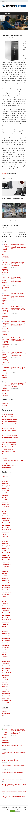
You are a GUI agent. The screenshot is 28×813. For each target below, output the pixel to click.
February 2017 (6, 661)
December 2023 (6, 522)
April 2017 (5, 656)
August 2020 (5, 566)
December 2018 (6, 612)
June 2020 (5, 571)
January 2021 (5, 555)
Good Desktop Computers (9, 442)
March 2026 (5, 483)
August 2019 (5, 594)
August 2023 (5, 532)
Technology (5, 458)
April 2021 (5, 550)
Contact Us (5, 711)
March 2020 (5, 578)
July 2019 (4, 596)
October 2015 (5, 698)
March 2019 (5, 606)
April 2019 (5, 603)
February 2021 (6, 552)
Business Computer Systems (9, 421)
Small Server (5, 456)
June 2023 (5, 536)
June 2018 (5, 624)
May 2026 (4, 479)
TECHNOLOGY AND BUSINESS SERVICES (13, 460)
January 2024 (5, 520)
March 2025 (5, 502)
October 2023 (5, 527)
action (7, 173)
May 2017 (4, 654)
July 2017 (4, 649)
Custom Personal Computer (9, 435)
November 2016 (6, 668)
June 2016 (5, 679)
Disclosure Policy (6, 713)
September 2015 (6, 700)
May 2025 (4, 497)
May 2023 (4, 539)
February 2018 (6, 633)
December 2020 (6, 557)
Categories (5, 403)
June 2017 (5, 652)
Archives (4, 405)
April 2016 (5, 684)
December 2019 (6, 585)
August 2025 (5, 490)
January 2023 (5, 548)
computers (12, 173)
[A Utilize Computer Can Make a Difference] (14, 189)
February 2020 (6, 580)
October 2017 (5, 642)
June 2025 (5, 495)
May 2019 (4, 601)
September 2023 (6, 529)
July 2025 (4, 492)
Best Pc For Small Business (9, 416)
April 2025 (5, 499)
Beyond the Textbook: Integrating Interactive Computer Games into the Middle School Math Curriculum (17, 280)
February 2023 (6, 546)
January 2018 (5, 636)
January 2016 (5, 691)
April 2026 (5, 481)
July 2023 (4, 534)
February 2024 (6, 518)
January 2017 (5, 663)
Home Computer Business (9, 444)
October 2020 (5, 562)
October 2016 (5, 670)
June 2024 (5, 509)
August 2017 (5, 647)
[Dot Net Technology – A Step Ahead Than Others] (14, 211)
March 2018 (5, 631)
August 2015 (5, 702)
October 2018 (5, 617)
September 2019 (6, 592)
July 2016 (4, 677)
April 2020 (5, 576)
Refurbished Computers (8, 451)
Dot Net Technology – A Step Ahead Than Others (14, 220)
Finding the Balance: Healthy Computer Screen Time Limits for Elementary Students (18, 369)
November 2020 (6, 559)
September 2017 (6, 645)
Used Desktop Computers (7, 33)
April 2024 (5, 513)
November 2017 (6, 640)
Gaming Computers (7, 440)
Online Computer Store (8, 449)
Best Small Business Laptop (9, 419)
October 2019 (5, 589)
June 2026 (5, 476)
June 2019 (5, 599)
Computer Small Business (9, 433)
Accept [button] (12, 811)
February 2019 (6, 608)
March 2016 (5, 686)
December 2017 (6, 638)
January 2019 (5, 610)
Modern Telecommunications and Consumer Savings (14, 791)
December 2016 (6, 666)
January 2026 (5, 488)
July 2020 (4, 569)
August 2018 (5, 622)
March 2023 (5, 543)
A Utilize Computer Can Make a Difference (12, 198)
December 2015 (6, 693)
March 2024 (5, 516)
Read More (17, 811)
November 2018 (6, 615)
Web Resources (6, 467)
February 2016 (6, 689)
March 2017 (5, 659)
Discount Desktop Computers (10, 437)
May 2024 (4, 511)
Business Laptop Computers (9, 423)
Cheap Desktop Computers (9, 430)
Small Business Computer (9, 453)
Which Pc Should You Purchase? (10, 225)
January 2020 (5, 582)
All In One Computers (7, 414)
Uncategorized (6, 463)
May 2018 (4, 626)
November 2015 (6, 696)
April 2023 (5, 541)
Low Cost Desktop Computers (10, 446)
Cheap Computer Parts (8, 426)
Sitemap (4, 715)
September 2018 (6, 619)
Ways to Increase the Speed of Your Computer (12, 779)
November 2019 (6, 587)
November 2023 (6, 525)
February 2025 (6, 504)
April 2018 (5, 629)
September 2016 (6, 672)
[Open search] (25, 13)
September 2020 (6, 564)
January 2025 (5, 506)
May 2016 (4, 682)
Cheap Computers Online (8, 428)
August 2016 (5, 675)
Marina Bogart (14, 37)
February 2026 (6, 486)
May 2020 (4, 573)
